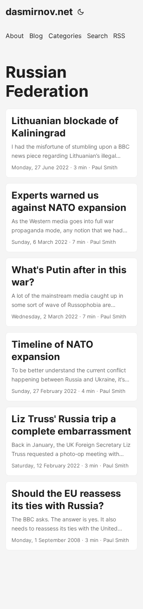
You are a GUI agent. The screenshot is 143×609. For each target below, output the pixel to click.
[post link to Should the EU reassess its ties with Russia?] (71, 516)
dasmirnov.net (39, 11)
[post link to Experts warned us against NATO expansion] (71, 218)
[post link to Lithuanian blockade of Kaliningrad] (71, 143)
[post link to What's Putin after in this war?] (71, 292)
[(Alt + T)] (80, 12)
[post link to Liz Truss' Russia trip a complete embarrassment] (71, 441)
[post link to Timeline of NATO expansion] (71, 367)
